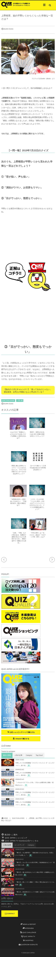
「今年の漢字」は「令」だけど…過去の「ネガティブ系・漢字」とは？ (38, 535)
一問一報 (20, 400)
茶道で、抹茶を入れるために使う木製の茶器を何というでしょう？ (37, 434)
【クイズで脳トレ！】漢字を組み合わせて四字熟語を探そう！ (38, 468)
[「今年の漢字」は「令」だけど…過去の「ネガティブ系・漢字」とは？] (37, 529)
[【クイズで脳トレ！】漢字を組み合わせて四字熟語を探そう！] (37, 461)
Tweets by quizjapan (8, 751)
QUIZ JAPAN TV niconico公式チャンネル (21, 841)
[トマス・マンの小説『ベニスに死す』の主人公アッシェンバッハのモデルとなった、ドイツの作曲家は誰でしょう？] (37, 494)
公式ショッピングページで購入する (22, 732)
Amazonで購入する (22, 739)
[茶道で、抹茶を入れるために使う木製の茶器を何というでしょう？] (37, 427)
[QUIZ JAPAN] (15, 4)
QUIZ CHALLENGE (8, 400)
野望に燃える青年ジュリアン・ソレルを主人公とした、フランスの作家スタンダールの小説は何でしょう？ (19, 470)
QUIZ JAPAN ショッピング (15, 838)
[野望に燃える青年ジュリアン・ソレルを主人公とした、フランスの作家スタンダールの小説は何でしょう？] (19, 460)
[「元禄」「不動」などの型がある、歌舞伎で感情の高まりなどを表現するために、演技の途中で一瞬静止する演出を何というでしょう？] (19, 527)
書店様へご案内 (10, 835)
